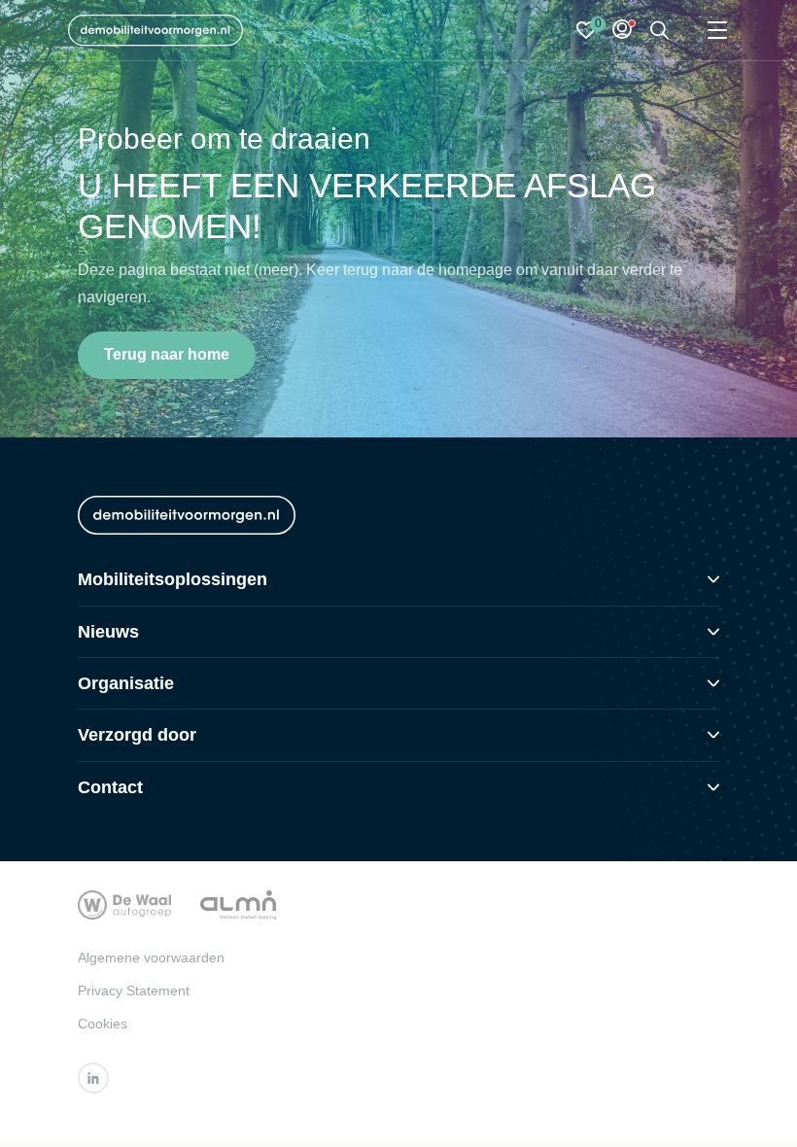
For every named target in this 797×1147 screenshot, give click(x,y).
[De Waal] (124, 903)
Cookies (102, 1023)
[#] (93, 1078)
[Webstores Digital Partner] (155, 30)
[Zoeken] (660, 31)
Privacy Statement (134, 990)
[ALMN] (238, 903)
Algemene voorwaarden (151, 957)
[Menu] (717, 31)
